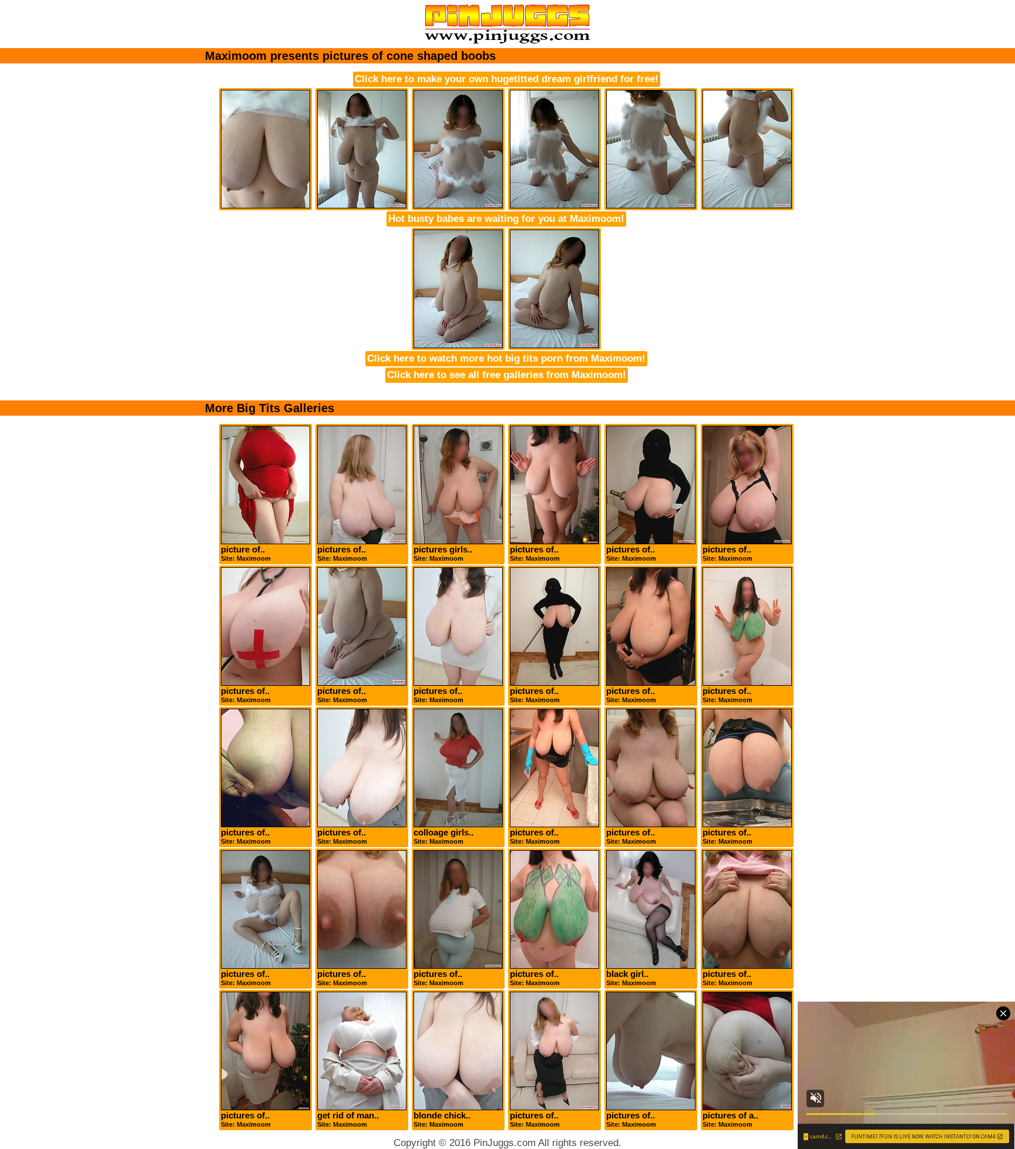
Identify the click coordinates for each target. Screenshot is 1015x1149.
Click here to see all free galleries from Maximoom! (506, 374)
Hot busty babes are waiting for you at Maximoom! (506, 218)
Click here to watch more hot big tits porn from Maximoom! (506, 358)
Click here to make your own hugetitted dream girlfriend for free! (506, 79)
